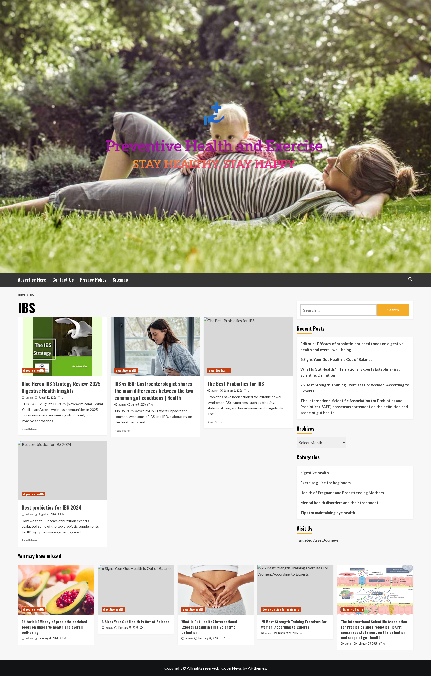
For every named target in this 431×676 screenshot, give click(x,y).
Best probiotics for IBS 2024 (52, 507)
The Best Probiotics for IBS (235, 383)
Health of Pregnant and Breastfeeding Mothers (342, 492)
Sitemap (120, 279)
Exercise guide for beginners (325, 482)
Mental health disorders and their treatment (339, 502)
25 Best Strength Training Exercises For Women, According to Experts (354, 388)
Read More (29, 429)
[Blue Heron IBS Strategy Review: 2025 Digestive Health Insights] (62, 346)
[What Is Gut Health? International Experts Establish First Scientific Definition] (216, 590)
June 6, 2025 (138, 404)
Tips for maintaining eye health (327, 512)
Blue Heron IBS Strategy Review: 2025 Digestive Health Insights (61, 387)
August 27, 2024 (47, 514)
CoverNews (231, 668)
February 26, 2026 (49, 638)
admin (29, 397)
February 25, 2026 (128, 628)
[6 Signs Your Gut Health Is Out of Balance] (136, 590)
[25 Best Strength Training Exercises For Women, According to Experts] (295, 590)
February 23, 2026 (288, 633)
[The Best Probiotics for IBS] (248, 346)
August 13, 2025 (47, 397)
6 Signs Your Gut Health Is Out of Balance (336, 359)
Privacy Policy (93, 279)
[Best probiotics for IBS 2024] (62, 470)
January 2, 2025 (233, 390)
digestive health (33, 370)
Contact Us (63, 279)
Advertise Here (32, 279)
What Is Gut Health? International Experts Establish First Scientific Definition (350, 372)
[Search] (410, 279)
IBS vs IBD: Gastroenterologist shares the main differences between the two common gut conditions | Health (153, 390)
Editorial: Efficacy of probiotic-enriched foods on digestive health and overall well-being (352, 346)
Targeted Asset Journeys (318, 540)
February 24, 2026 (208, 638)
